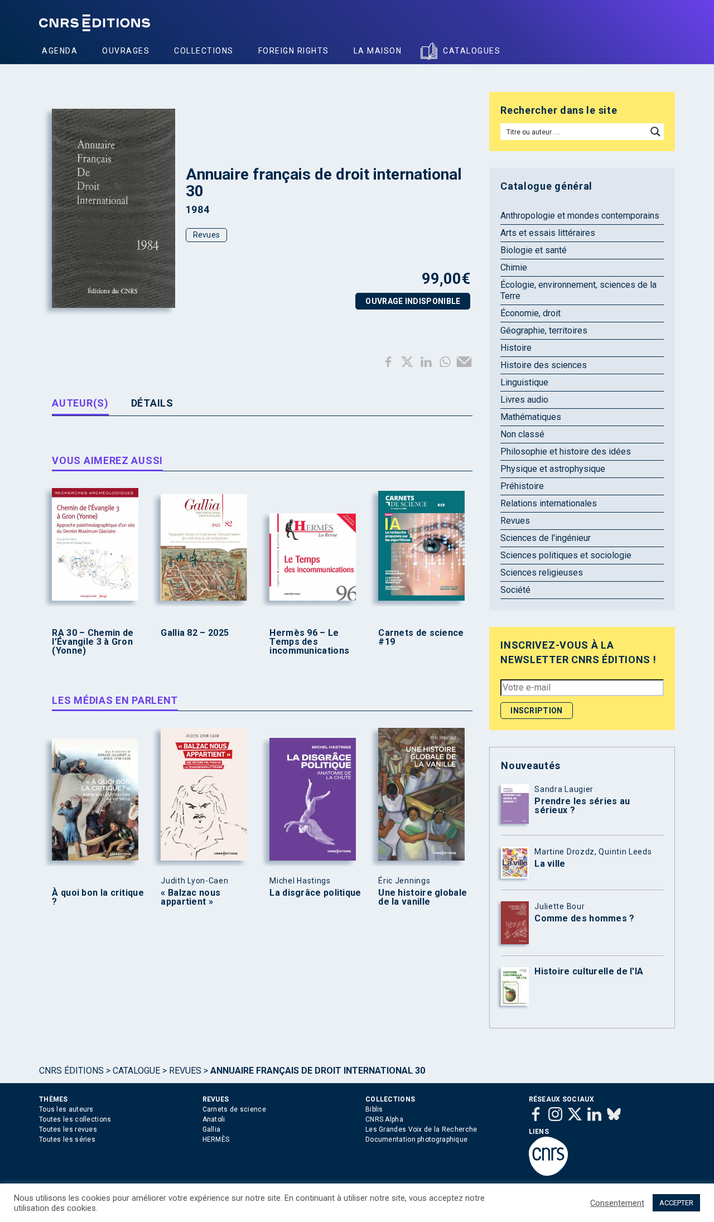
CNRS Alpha (384, 1119)
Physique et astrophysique (552, 468)
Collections (204, 50)
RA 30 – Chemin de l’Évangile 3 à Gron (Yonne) (92, 642)
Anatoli (213, 1119)
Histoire (516, 347)
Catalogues (471, 50)
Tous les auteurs (66, 1109)
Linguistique (524, 382)
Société (515, 590)
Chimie (513, 267)
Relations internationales (548, 503)
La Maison (378, 50)
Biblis (374, 1109)
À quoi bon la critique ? (98, 897)
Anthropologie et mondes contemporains (579, 215)
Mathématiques (530, 417)
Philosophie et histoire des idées (565, 451)
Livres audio (524, 399)
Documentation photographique (416, 1139)
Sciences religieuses (541, 572)
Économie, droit (530, 313)
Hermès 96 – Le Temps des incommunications (309, 642)
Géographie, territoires (543, 330)
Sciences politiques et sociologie (565, 555)
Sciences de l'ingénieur (545, 538)
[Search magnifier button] (655, 131)
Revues (206, 234)
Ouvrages (125, 50)
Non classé (522, 434)
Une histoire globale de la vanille (422, 897)
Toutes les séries (67, 1139)
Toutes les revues (68, 1129)
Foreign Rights (293, 50)
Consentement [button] (617, 1203)
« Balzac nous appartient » (190, 897)
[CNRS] (548, 1173)
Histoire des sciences (543, 365)
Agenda (60, 50)
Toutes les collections (75, 1119)
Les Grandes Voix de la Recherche (421, 1129)
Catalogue (136, 1070)
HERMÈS (216, 1139)
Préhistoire (522, 486)
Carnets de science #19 (421, 637)
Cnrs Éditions (71, 1070)
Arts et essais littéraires (547, 233)
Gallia (211, 1129)
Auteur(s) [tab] (80, 403)
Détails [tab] (152, 403)
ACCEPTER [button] (676, 1203)
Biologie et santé (533, 250)
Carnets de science (234, 1109)
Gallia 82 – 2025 (195, 633)
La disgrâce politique (315, 892)
